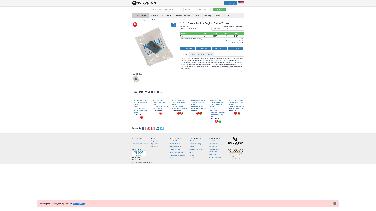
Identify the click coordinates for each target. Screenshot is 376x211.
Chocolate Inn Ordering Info (177, 156)
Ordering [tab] (201, 54)
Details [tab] (193, 54)
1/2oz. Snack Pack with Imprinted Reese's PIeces (141, 111)
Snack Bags (142, 20)
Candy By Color (175, 144)
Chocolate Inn (192, 28)
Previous (130, 111)
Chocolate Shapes (176, 147)
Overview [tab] (184, 54)
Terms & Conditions (215, 157)
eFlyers (191, 147)
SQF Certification (214, 144)
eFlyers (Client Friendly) (196, 149)
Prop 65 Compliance (215, 141)
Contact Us (155, 147)
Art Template (235, 48)
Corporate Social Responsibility (214, 150)
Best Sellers (155, 16)
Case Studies (193, 158)
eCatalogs (192, 141)
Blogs (191, 152)
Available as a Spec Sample (235, 41)
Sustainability (207, 16)
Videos (191, 155)
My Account (155, 144)
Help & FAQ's (155, 141)
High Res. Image (219, 48)
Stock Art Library (175, 149)
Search (219, 9)
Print (174, 25)
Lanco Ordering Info (176, 152)
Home (133, 20)
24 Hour (196, 16)
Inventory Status (187, 48)
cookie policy (79, 204)
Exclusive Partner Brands (140, 144)
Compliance (203, 48)
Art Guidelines (174, 141)
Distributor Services (230, 2)
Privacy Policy (213, 154)
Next (249, 111)
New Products (167, 16)
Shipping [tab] (209, 54)
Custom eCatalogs (195, 144)
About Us (135, 141)
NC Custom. (136, 163)
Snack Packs (152, 20)
